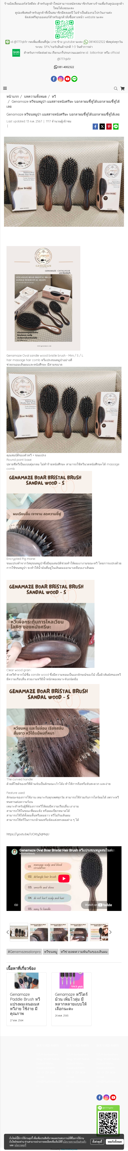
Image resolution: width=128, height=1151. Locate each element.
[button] (114, 88)
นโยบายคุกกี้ (20, 1145)
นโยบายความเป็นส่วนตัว (74, 1141)
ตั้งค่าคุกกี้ (97, 1141)
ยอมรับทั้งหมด (115, 1141)
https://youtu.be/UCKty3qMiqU (27, 834)
